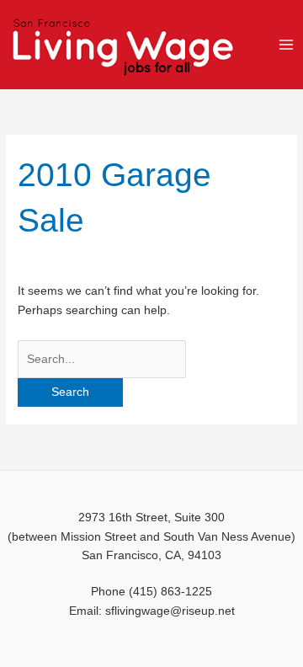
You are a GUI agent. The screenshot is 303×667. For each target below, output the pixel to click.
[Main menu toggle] (286, 44)
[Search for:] (102, 359)
